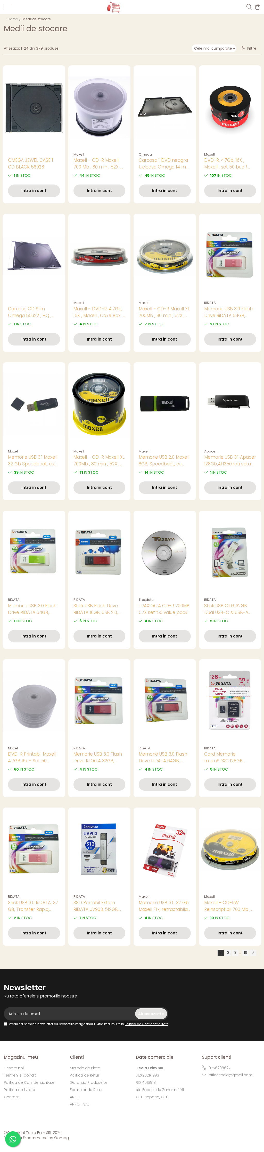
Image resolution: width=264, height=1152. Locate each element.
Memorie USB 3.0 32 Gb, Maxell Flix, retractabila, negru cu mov (164, 906)
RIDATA (210, 302)
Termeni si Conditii (20, 1075)
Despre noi (14, 1068)
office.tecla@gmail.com (230, 1075)
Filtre (250, 48)
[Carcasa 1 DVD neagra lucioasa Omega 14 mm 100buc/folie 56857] (165, 107)
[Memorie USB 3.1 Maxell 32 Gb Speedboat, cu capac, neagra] (34, 404)
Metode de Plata (85, 1068)
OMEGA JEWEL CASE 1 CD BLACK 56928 (30, 163)
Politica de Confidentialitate (146, 1024)
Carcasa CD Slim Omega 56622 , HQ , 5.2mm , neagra (29, 312)
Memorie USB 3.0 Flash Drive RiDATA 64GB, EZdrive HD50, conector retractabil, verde (33, 609)
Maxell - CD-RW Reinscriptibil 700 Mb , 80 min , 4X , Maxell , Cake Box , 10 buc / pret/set (227, 906)
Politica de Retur (84, 1075)
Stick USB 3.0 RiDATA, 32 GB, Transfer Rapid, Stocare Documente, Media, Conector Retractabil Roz (33, 906)
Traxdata (146, 599)
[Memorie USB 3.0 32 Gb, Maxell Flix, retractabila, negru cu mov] (165, 850)
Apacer (210, 451)
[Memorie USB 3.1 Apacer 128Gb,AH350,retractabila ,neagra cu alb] (230, 404)
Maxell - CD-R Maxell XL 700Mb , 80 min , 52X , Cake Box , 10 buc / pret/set (164, 312)
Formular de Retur (86, 1089)
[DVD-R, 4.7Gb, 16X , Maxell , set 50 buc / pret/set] (230, 107)
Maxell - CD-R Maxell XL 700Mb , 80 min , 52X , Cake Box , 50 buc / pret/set (99, 460)
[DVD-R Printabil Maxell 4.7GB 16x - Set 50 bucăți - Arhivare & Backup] (34, 701)
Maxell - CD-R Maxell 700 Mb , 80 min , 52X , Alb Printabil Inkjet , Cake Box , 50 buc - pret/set (97, 163)
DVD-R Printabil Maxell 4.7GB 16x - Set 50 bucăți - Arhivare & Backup (32, 757)
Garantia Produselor (88, 1082)
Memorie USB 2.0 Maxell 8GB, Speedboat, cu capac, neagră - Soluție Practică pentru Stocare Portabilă (164, 460)
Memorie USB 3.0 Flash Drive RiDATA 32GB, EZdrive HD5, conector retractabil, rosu (97, 757)
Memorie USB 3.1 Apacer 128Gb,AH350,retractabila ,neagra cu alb (230, 460)
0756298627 (219, 1068)
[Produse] (8, 8)
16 (245, 952)
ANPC (74, 1097)
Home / (15, 19)
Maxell (78, 154)
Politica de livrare (19, 1089)
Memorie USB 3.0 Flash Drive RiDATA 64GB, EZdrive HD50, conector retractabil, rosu (164, 757)
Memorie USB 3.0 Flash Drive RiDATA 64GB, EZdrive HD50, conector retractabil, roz (229, 312)
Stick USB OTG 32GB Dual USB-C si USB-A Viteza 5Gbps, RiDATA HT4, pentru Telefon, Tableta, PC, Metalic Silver (227, 609)
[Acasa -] (128, 7)
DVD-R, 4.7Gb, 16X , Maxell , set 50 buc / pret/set (226, 163)
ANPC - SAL (79, 1104)
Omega (145, 154)
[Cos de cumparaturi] (257, 7)
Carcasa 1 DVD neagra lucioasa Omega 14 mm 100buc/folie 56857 (165, 163)
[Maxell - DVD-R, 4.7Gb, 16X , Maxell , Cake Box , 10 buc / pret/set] (99, 256)
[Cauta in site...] (249, 7)
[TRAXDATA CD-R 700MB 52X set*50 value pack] (165, 553)
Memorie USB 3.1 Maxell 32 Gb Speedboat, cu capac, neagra (32, 460)
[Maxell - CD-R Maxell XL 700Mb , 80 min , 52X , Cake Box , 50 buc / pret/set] (99, 404)
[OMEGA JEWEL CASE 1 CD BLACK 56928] (34, 107)
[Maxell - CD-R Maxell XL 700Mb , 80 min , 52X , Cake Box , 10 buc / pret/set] (165, 256)
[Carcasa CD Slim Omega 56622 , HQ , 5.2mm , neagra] (34, 256)
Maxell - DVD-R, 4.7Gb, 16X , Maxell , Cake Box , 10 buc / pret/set (97, 312)
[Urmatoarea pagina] (253, 953)
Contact (11, 1097)
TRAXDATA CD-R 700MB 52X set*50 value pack (164, 609)
